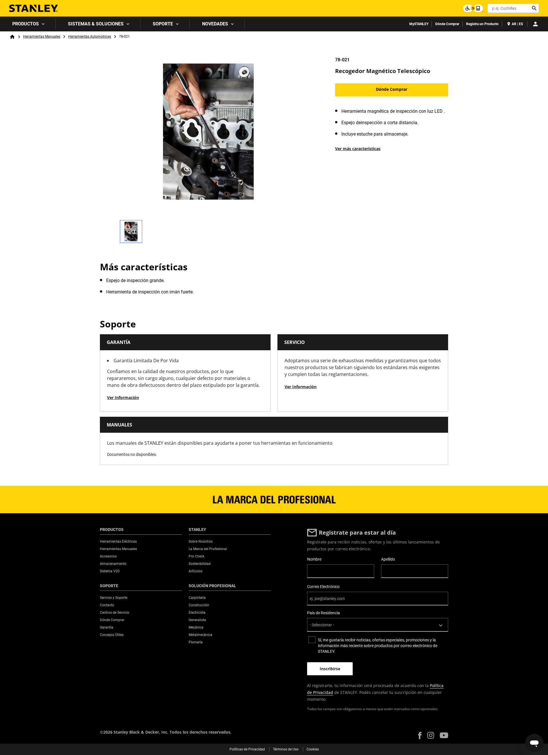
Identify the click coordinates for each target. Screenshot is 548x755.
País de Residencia (323, 613)
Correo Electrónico (323, 586)
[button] (420, 735)
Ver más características (357, 148)
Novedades (215, 24)
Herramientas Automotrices (89, 37)
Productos (25, 24)
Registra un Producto (482, 24)
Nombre (314, 559)
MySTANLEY (418, 24)
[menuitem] (28, 24)
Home (12, 37)
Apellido (388, 559)
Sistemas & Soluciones (96, 24)
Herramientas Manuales (41, 37)
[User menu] (535, 24)
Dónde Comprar (447, 24)
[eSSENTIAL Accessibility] (473, 8)
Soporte (163, 24)
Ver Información (123, 397)
